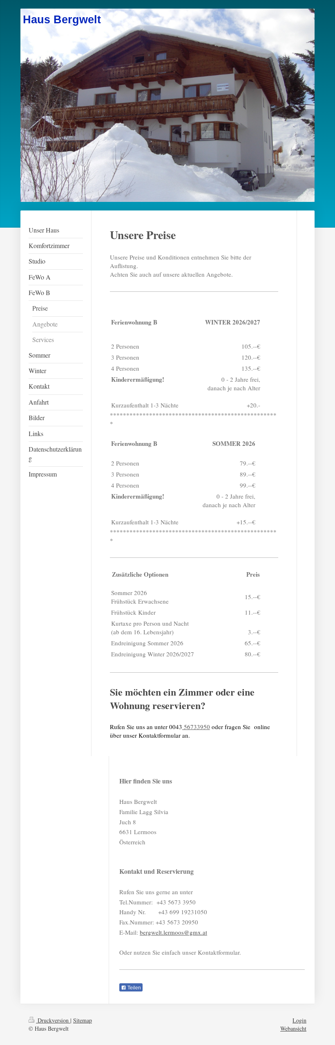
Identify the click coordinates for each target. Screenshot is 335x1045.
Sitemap (82, 1020)
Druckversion (53, 1020)
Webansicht (293, 1028)
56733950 (196, 727)
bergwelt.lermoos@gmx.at (173, 932)
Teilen (133, 988)
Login (299, 1020)
